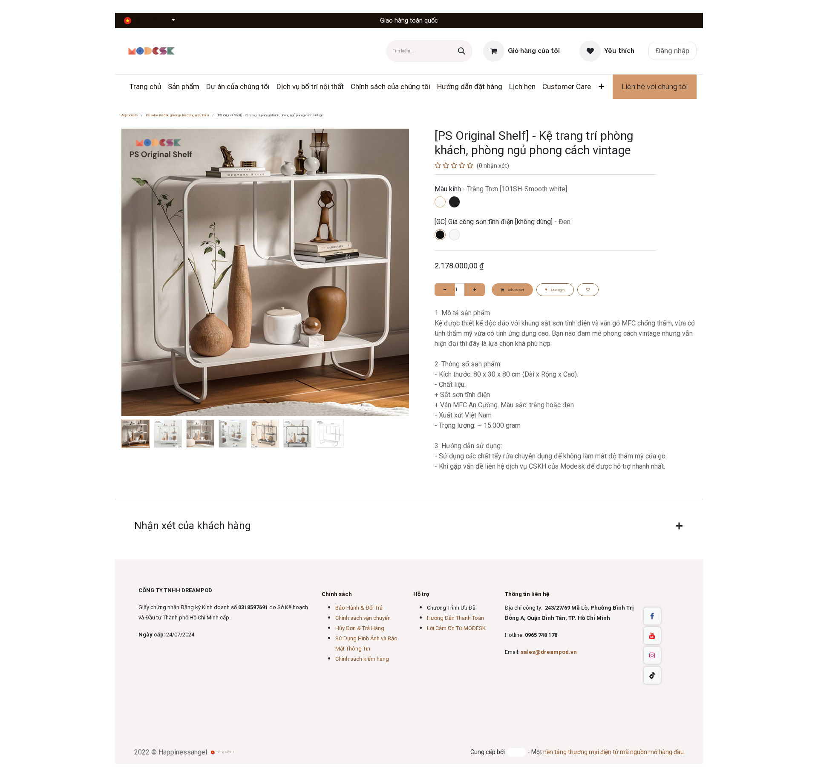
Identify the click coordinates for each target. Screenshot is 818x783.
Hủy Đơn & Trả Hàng (359, 628)
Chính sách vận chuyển (363, 618)
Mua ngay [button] (557, 290)
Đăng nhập (672, 50)
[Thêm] (474, 289)
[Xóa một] (445, 289)
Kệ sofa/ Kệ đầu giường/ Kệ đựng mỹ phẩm (177, 115)
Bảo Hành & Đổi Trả (359, 608)
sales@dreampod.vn (549, 652)
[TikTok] (652, 675)
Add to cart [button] (515, 290)
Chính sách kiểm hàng (362, 659)
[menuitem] (145, 87)
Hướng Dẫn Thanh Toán (455, 618)
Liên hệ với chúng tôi (655, 86)
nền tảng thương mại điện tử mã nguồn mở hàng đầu (613, 751)
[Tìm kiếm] (461, 51)
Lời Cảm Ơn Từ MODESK (456, 628)
